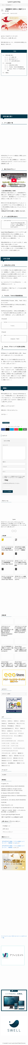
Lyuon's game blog (14, 2)
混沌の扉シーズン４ (7, 760)
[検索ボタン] (26, 2)
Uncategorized (6, 422)
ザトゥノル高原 (18, 735)
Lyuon (15, 843)
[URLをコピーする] (25, 429)
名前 (4, 461)
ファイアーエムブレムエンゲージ (10, 750)
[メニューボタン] (2, 2)
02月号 (10, 721)
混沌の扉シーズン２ (7, 758)
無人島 (4, 763)
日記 (10, 755)
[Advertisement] (14, 94)
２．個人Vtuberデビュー (12, 59)
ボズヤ (14, 753)
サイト (4, 471)
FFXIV (18, 726)
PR (16, 728)
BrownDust (11, 723)
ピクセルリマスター (7, 748)
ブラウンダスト (6, 753)
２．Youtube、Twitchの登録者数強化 (15, 67)
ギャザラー (5, 733)
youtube (10, 730)
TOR (4, 730)
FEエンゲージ (20, 723)
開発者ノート (20, 763)
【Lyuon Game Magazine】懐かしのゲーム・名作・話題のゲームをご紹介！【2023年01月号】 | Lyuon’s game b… (18, 225)
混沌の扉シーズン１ (19, 755)
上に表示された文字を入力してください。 (11, 483)
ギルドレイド (13, 733)
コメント (5, 445)
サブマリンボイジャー (7, 735)
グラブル (20, 733)
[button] (3, 429)
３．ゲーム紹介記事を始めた (13, 61)
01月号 (4, 721)
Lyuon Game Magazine (7, 728)
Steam (22, 728)
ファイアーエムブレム (18, 748)
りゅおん (12, 325)
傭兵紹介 (20, 753)
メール (5, 466)
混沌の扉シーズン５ (18, 760)
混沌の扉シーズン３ (18, 758)
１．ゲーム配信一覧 (11, 57)
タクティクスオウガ (7, 738)
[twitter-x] (13, 531)
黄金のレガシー (6, 765)
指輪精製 (4, 755)
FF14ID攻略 (11, 726)
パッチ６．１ (14, 743)
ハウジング (21, 740)
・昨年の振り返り (9, 55)
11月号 (22, 721)
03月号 (16, 721)
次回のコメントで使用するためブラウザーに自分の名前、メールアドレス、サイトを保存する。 (14, 477)
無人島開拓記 (11, 763)
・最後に (7, 72)
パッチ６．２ (5, 745)
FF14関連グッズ (6, 826)
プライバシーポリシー (8, 831)
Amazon (4, 723)
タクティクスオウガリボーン (9, 740)
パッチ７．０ (14, 745)
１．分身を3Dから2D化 (12, 65)
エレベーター (17, 730)
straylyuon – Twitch (14, 338)
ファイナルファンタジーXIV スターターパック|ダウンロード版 (14, 937)
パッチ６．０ (5, 743)
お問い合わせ (6, 828)
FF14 (4, 726)
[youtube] (15, 531)
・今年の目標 (8, 63)
